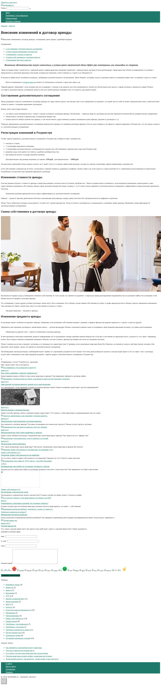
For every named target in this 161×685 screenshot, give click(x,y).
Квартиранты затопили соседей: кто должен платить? (24, 503)
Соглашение (10, 669)
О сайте (9, 663)
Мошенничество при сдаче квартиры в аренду (21, 433)
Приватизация (11, 18)
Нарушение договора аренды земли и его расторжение (25, 384)
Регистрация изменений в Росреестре (21, 51)
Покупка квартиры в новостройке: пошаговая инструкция (29, 656)
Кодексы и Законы (13, 21)
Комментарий (6, 563)
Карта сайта (11, 666)
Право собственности (15, 618)
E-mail (4, 541)
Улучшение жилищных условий (18, 638)
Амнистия (9, 587)
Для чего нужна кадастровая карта (20, 650)
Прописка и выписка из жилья (17, 630)
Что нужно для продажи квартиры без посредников (27, 653)
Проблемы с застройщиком (17, 15)
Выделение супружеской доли (14, 492)
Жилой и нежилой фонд (15, 599)
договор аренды (29, 82)
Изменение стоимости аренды (19, 54)
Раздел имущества (13, 632)
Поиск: (4, 8)
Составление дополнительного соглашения (24, 49)
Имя (3, 536)
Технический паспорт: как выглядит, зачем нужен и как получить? (32, 659)
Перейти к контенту (9, 2)
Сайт (3, 546)
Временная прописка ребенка (14, 515)
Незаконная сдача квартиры (13, 444)
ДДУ (8, 596)
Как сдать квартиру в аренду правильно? (19, 373)
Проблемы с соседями (15, 627)
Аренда (9, 590)
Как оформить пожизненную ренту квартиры (24, 647)
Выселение (10, 593)
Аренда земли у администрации (15, 410)
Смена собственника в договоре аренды (23, 57)
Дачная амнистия (8, 526)
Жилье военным (12, 601)
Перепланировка (12, 615)
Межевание (10, 613)
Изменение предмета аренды (18, 60)
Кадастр (9, 607)
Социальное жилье (13, 635)
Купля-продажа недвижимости (18, 610)
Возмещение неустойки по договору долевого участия (25, 466)
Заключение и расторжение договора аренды (21, 421)
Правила (9, 672)
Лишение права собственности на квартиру (20, 455)
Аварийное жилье (13, 584)
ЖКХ (8, 13)
